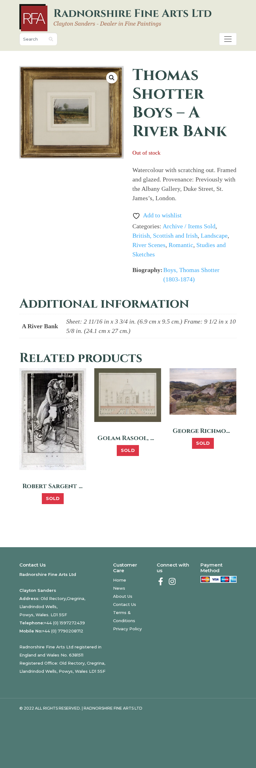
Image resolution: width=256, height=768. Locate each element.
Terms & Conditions (124, 616)
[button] (111, 77)
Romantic (181, 244)
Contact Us (124, 604)
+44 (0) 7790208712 (62, 630)
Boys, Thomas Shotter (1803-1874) (191, 274)
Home (119, 579)
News (119, 588)
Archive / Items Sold (189, 226)
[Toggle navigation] (228, 39)
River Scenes (148, 244)
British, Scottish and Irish (165, 235)
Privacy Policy (127, 628)
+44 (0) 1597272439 (64, 622)
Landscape (214, 235)
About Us (122, 596)
